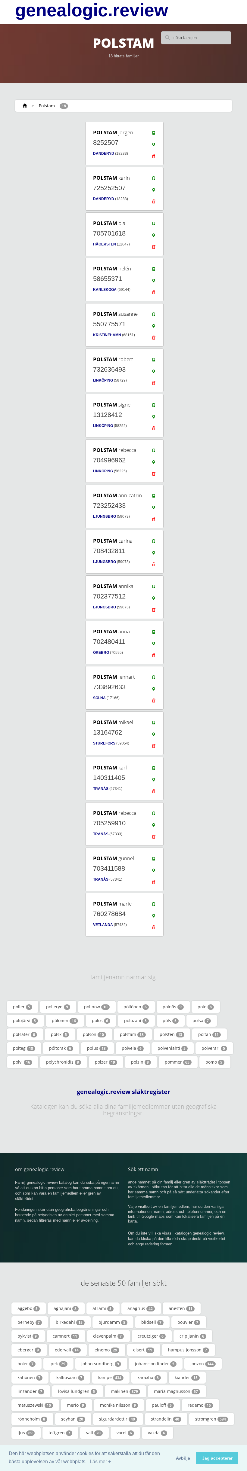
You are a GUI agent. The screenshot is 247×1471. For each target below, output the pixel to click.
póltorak (60, 1048)
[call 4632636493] (154, 361)
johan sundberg (100, 1363)
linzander (29, 1391)
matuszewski (34, 1405)
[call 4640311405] (154, 769)
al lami (101, 1308)
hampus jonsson (187, 1350)
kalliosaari (69, 1377)
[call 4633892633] (154, 679)
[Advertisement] (51, 158)
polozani (135, 1020)
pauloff (162, 1405)
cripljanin (192, 1336)
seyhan (72, 1419)
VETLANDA (103, 925)
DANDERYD (103, 153)
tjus (25, 1433)
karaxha (148, 1377)
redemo (199, 1405)
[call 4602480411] (154, 633)
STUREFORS (104, 743)
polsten (171, 1034)
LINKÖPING (103, 380)
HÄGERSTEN (104, 244)
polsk (59, 1034)
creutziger (151, 1336)
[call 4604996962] (154, 452)
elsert (142, 1350)
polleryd (57, 1007)
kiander (186, 1377)
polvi (21, 1062)
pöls (170, 1020)
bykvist (27, 1336)
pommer (177, 1062)
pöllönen (135, 1007)
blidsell (151, 1322)
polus (96, 1048)
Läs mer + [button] (100, 1461)
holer (25, 1363)
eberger (28, 1350)
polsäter (24, 1034)
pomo (213, 1062)
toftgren (59, 1433)
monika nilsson (118, 1405)
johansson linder (154, 1363)
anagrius (140, 1308)
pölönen (64, 1020)
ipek (57, 1363)
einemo (106, 1350)
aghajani (65, 1308)
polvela (132, 1048)
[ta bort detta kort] (154, 158)
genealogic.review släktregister (123, 1092)
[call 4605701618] (154, 225)
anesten (180, 1308)
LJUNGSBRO (104, 516)
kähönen (28, 1377)
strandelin (165, 1419)
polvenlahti (172, 1048)
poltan (208, 1034)
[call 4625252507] (154, 180)
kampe (109, 1377)
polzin (140, 1062)
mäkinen (124, 1391)
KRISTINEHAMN (107, 335)
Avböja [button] (183, 1458)
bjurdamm (111, 1322)
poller (21, 1007)
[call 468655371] (154, 270)
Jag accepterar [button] (217, 1458)
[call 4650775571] (154, 316)
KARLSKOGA (105, 290)
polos (100, 1020)
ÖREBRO (101, 652)
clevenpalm (107, 1336)
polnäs (172, 1007)
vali (93, 1433)
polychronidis (62, 1062)
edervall (67, 1350)
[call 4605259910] (154, 815)
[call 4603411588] (154, 860)
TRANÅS (100, 789)
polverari (213, 1048)
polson (93, 1034)
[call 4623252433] (154, 497)
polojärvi (24, 1020)
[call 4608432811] (154, 543)
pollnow (96, 1007)
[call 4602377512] (154, 588)
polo (205, 1007)
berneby (28, 1322)
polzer (105, 1062)
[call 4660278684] (154, 906)
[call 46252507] (154, 134)
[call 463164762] (154, 724)
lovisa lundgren (76, 1391)
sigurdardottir (117, 1419)
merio (75, 1405)
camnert (65, 1336)
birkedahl (69, 1322)
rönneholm (31, 1419)
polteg (23, 1048)
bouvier (187, 1322)
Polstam (47, 105)
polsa (200, 1020)
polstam (132, 1034)
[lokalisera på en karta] (154, 146)
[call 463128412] (154, 406)
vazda (156, 1433)
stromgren (210, 1419)
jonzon (202, 1363)
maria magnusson (176, 1391)
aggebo (27, 1308)
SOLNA (99, 698)
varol (124, 1433)
